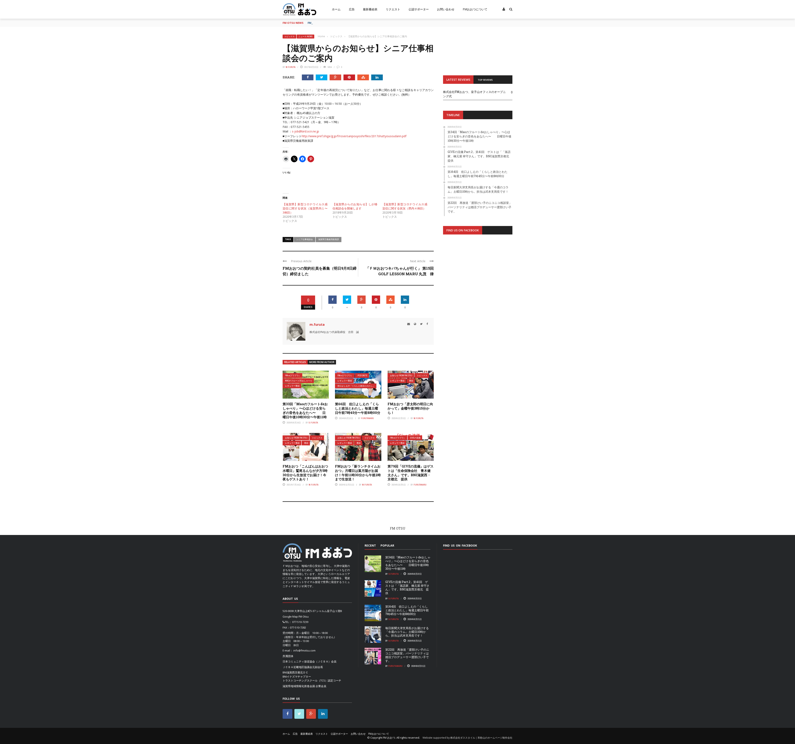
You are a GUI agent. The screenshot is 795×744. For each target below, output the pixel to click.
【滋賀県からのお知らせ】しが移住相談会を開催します (354, 206)
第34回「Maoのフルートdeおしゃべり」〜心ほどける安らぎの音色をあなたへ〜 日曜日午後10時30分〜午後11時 (407, 563)
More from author (321, 362)
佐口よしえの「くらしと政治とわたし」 (356, 386)
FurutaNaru (367, 418)
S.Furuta (313, 422)
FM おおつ (389, 737)
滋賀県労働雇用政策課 (328, 239)
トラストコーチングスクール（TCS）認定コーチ (312, 680)
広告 (352, 9)
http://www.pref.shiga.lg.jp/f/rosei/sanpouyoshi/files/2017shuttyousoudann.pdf (354, 136)
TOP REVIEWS (485, 79)
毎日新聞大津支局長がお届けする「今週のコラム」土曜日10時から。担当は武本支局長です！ (407, 631)
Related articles (295, 362)
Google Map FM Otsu (296, 616)
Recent (370, 545)
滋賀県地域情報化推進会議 (299, 686)
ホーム (336, 9)
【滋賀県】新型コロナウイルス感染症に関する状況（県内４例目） (404, 206)
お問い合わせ (445, 9)
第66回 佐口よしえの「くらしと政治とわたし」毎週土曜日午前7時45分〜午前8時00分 (357, 408)
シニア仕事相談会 (304, 239)
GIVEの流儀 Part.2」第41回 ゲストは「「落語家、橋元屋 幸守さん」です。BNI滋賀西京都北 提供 (407, 587)
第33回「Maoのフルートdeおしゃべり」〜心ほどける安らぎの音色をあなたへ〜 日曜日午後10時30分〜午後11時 (305, 410)
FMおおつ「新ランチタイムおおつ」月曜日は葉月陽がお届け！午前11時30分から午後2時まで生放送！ (358, 472)
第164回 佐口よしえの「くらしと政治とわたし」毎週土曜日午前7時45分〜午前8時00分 (407, 610)
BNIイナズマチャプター (297, 676)
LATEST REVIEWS (458, 80)
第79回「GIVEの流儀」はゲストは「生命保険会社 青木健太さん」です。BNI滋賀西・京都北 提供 (411, 472)
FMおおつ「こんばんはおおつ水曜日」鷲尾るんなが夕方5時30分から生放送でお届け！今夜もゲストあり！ (305, 472)
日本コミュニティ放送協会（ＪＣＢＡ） (307, 661)
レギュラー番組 (292, 386)
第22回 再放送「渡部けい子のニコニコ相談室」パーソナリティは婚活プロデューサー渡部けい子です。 (407, 655)
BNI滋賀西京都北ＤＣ (295, 672)
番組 (411, 380)
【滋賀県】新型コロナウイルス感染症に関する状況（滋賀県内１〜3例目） (305, 208)
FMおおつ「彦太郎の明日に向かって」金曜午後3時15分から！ (410, 408)
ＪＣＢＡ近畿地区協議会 (297, 667)
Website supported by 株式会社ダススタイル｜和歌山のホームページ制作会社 (467, 737)
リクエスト (393, 9)
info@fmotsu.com (304, 650)
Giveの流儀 (415, 437)
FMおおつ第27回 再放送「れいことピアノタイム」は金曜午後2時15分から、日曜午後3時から (365, 23)
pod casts (362, 375)
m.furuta (290, 67)
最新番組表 (370, 9)
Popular (387, 545)
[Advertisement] (477, 289)
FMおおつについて (475, 9)
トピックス (289, 36)
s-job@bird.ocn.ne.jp (305, 131)
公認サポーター (418, 9)
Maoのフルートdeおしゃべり (298, 380)
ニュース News (305, 36)
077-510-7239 (300, 622)
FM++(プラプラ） (293, 375)
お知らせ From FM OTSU (401, 375)
